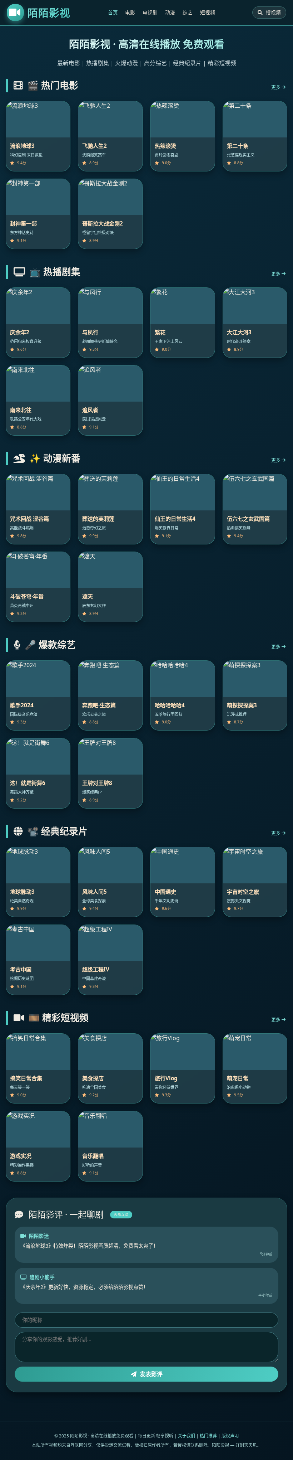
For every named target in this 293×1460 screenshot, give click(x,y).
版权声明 (230, 1436)
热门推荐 (208, 1436)
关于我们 (186, 1436)
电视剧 (150, 12)
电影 (130, 12)
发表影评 (150, 1374)
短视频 (207, 12)
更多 (276, 87)
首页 (113, 12)
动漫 (170, 12)
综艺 (188, 12)
